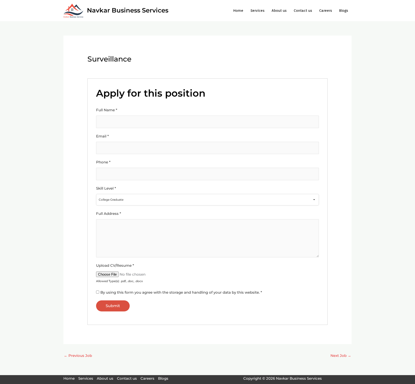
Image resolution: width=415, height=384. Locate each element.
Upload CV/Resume (115, 265)
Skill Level (106, 188)
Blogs (343, 10)
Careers (325, 10)
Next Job (340, 355)
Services (257, 10)
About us (279, 10)
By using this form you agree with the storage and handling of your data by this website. (181, 292)
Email (102, 136)
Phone (103, 162)
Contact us (303, 10)
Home (238, 10)
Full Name (106, 110)
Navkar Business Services (127, 10)
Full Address (108, 213)
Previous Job (78, 355)
